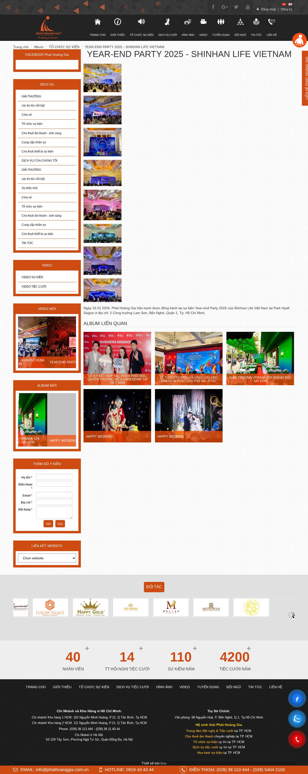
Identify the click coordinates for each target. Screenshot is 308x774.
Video (203, 34)
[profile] (299, 40)
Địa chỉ (26, 502)
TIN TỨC (27, 243)
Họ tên (26, 477)
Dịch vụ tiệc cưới (205, 747)
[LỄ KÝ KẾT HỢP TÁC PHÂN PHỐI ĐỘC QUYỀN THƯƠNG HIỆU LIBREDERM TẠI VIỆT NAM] (117, 359)
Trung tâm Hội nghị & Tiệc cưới (209, 731)
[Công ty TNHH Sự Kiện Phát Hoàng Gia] (48, 27)
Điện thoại (25, 486)
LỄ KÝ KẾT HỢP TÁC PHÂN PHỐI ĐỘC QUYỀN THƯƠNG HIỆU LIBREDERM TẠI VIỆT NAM (117, 379)
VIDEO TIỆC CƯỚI (34, 286)
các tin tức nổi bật (33, 105)
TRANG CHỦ (98, 34)
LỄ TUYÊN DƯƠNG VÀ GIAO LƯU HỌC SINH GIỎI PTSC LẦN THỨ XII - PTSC (189, 379)
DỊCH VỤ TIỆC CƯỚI (132, 687)
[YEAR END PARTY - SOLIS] (47, 343)
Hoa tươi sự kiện (209, 753)
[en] (290, 4)
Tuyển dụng (221, 34)
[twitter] (236, 7)
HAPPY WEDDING (33, 440)
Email (27, 495)
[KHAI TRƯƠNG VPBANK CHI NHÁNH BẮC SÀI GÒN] (260, 359)
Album (39, 47)
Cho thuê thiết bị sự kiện (37, 151)
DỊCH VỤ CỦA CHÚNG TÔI (39, 160)
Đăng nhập (268, 9)
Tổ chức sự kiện (32, 124)
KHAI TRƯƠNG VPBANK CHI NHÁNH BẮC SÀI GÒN (260, 379)
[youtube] (247, 7)
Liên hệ (272, 34)
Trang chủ (21, 47)
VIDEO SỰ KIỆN (32, 277)
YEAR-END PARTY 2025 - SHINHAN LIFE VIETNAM (124, 47)
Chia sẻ (27, 114)
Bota (163, 763)
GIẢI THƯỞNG (31, 96)
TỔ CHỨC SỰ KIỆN (142, 34)
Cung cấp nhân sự (34, 142)
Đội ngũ (240, 34)
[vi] (284, 4)
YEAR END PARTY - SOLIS (40, 362)
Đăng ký (286, 9)
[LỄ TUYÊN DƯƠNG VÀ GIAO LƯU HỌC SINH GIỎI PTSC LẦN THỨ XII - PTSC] (189, 359)
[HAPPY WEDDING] (47, 420)
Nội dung (25, 509)
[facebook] (213, 7)
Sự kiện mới (30, 188)
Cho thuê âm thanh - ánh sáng (41, 133)
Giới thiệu (117, 34)
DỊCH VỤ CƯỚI (167, 34)
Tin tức (256, 34)
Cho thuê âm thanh (199, 736)
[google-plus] (224, 7)
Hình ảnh (188, 34)
